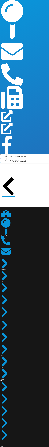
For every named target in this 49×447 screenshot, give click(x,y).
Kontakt (25, 156)
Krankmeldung (14, 161)
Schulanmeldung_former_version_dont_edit (21, 161)
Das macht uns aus (17, 156)
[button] (0, 157)
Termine (22, 156)
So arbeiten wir (11, 156)
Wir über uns (6, 156)
